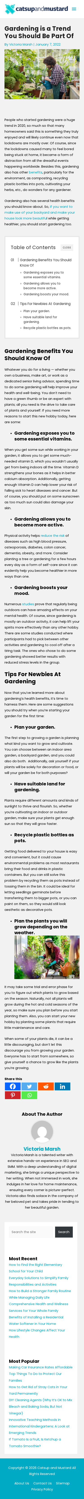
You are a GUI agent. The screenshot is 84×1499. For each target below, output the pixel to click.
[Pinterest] (13, 1095)
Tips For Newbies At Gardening (45, 303)
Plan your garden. (37, 311)
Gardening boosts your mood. (46, 294)
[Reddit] (46, 1086)
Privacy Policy (42, 1489)
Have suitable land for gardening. (40, 319)
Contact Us (42, 1483)
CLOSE (67, 247)
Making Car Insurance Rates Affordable (41, 1367)
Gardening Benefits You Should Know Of (45, 263)
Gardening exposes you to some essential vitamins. (44, 274)
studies (28, 604)
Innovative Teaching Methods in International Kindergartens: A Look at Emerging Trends (39, 1426)
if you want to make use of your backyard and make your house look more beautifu (39, 212)
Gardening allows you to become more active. (42, 285)
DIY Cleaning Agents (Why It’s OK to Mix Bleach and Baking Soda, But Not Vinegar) (40, 1406)
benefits (35, 172)
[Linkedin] (62, 1086)
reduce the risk (53, 535)
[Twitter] (29, 1086)
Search (63, 1232)
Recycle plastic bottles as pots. (47, 328)
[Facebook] (13, 1086)
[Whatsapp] (29, 1095)
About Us (21, 1483)
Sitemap (63, 1483)
